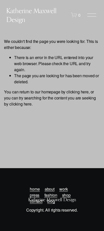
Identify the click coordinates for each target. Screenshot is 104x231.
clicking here (77, 92)
